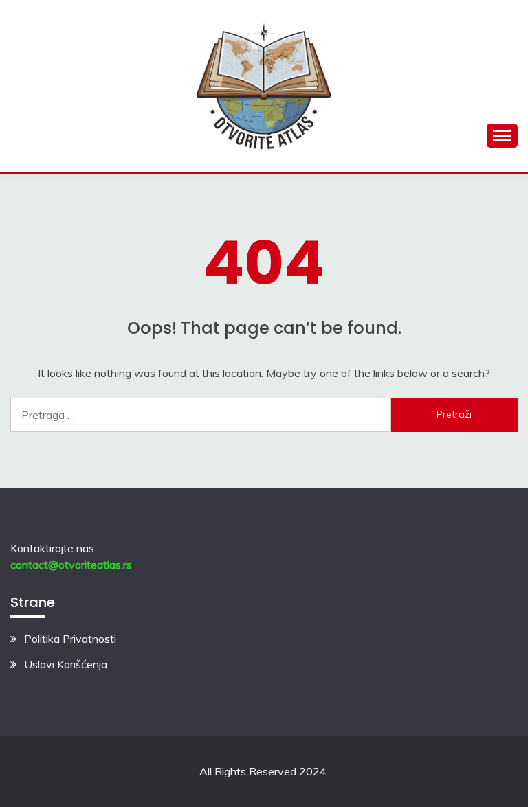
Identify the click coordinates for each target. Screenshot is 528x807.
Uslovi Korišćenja (65, 664)
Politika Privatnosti (70, 639)
